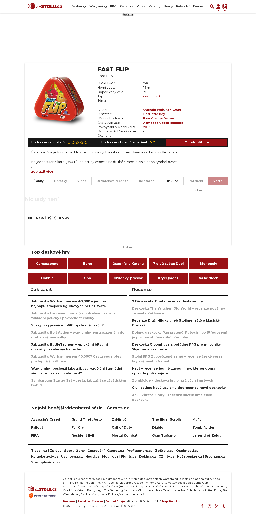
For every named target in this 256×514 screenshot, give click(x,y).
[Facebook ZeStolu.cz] (202, 506)
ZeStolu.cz (164, 451)
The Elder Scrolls (167, 419)
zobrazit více (42, 171)
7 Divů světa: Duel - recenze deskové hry (167, 301)
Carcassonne (47, 264)
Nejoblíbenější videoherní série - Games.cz (80, 407)
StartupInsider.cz (46, 462)
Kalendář (183, 6)
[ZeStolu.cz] (45, 6)
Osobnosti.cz (187, 451)
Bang (87, 264)
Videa (141, 6)
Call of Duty (122, 427)
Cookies (98, 501)
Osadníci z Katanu (128, 264)
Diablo (157, 427)
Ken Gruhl (173, 110)
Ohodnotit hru (197, 142)
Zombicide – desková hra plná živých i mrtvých (172, 380)
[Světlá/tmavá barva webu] (224, 506)
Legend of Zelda (206, 435)
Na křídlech (208, 278)
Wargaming (98, 6)
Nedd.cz (92, 456)
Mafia (197, 419)
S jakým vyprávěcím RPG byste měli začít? (67, 325)
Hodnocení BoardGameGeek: (128, 142)
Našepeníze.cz (189, 456)
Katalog (154, 6)
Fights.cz (129, 456)
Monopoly (208, 264)
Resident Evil (83, 435)
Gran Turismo (164, 435)
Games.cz (115, 451)
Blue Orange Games (159, 118)
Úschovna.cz (72, 456)
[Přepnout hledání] (212, 6)
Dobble (47, 278)
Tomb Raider (203, 427)
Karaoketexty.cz (45, 456)
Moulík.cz (110, 456)
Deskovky (78, 6)
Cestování (96, 451)
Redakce (83, 501)
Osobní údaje (115, 501)
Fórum (198, 6)
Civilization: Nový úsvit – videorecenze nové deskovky (179, 388)
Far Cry (78, 427)
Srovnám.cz (215, 456)
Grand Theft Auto (87, 419)
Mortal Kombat (124, 435)
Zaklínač (119, 419)
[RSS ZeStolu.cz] (217, 506)
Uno (87, 278)
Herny (168, 6)
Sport (69, 451)
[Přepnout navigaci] (218, 6)
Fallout (37, 427)
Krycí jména (168, 278)
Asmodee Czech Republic (163, 123)
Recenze (126, 6)
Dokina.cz (147, 456)
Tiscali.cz (39, 451)
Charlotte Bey (154, 114)
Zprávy (56, 451)
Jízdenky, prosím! (128, 278)
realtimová (151, 96)
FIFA (35, 435)
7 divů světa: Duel (168, 264)
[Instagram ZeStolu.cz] (209, 506)
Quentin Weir (153, 110)
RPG (113, 6)
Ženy (80, 451)
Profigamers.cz (140, 451)
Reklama (69, 501)
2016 (146, 127)
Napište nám (171, 501)
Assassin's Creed (45, 419)
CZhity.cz (167, 456)
